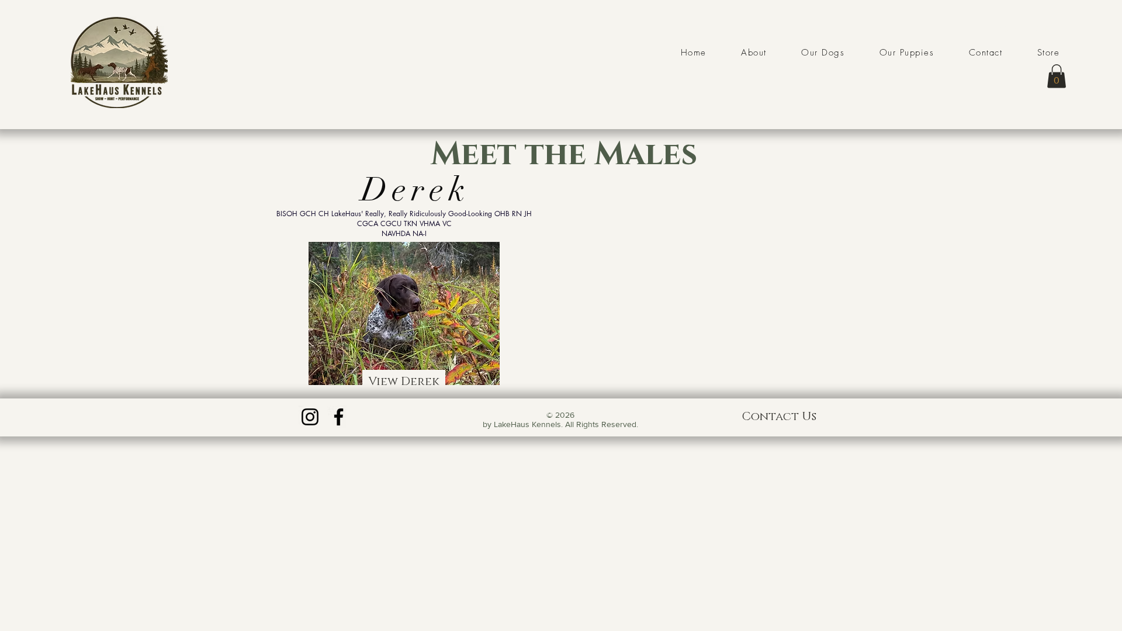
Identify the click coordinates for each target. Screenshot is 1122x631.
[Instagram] (310, 416)
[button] (1056, 76)
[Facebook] (338, 416)
